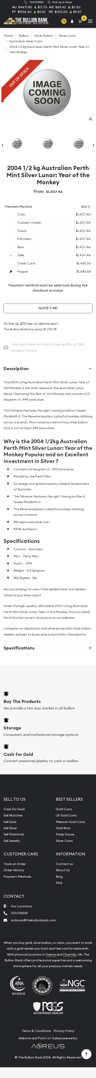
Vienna (51, 954)
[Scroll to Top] (86, 1054)
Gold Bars (63, 828)
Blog (59, 877)
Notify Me (48, 308)
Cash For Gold (14, 809)
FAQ (59, 883)
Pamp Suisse (65, 834)
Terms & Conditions (36, 1031)
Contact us (64, 864)
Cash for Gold (18, 754)
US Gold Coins (66, 815)
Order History (14, 870)
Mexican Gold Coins (70, 822)
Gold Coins (64, 809)
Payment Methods (17, 877)
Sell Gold (10, 822)
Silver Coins (64, 841)
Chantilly (69, 954)
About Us (63, 870)
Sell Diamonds (14, 834)
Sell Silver (10, 828)
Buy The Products (22, 701)
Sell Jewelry (12, 841)
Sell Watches (13, 815)
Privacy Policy (64, 1031)
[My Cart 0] (81, 21)
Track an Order (15, 864)
